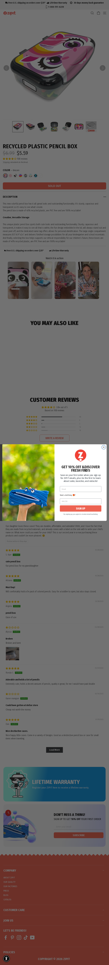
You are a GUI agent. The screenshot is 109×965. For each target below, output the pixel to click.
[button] (6, 958)
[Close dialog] (104, 447)
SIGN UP (80, 508)
